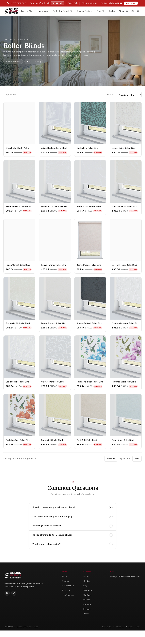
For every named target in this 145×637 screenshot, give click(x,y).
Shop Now (131, 3)
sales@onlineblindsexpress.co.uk (125, 576)
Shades (65, 581)
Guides (111, 11)
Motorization (68, 586)
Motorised (43, 11)
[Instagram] (13, 593)
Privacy (86, 599)
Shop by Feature (84, 11)
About (121, 11)
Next (137, 458)
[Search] (127, 11)
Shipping (87, 604)
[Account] (132, 11)
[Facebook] (7, 593)
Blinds (64, 576)
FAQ (85, 586)
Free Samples (68, 595)
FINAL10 (56, 3)
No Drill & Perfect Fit (62, 11)
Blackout (66, 590)
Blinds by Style (27, 11)
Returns (86, 609)
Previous (111, 458)
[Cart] (137, 11)
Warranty (87, 590)
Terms (86, 613)
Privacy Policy (108, 627)
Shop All (100, 11)
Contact (87, 595)
